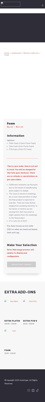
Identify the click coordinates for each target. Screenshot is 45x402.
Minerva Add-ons (31, 53)
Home (7, 53)
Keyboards (16, 53)
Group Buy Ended (21, 264)
